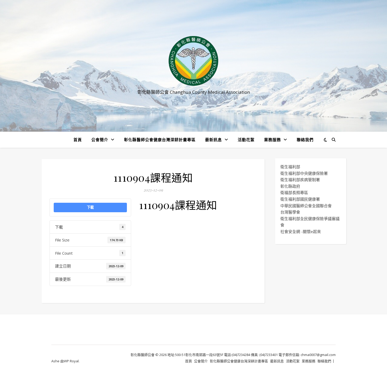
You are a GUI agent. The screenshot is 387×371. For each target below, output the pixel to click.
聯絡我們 (305, 139)
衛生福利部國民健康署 (300, 199)
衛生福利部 (290, 166)
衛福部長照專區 (294, 192)
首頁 (77, 139)
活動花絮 (246, 139)
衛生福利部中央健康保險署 (304, 173)
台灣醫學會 (290, 212)
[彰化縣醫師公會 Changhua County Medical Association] (193, 61)
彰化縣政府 (290, 186)
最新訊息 (213, 139)
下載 (90, 207)
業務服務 (272, 139)
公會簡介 (99, 139)
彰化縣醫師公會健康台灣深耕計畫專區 (160, 139)
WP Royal (71, 361)
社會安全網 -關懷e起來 (300, 231)
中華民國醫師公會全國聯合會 (306, 205)
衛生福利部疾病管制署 (300, 179)
